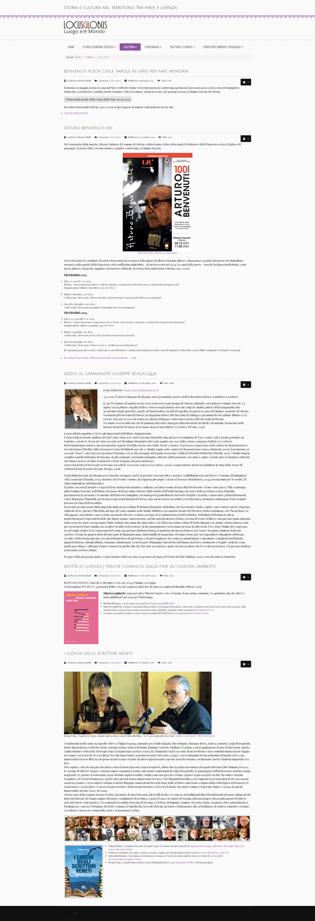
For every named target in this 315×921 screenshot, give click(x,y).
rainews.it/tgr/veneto (198, 613)
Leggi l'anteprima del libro (182, 862)
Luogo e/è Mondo (84, 31)
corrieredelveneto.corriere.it (214, 852)
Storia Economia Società (98, 47)
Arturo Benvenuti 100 (88, 128)
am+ (75, 913)
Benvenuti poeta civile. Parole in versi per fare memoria (126, 71)
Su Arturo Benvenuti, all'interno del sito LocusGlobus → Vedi (100, 357)
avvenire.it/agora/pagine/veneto (124, 859)
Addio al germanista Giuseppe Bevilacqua (110, 374)
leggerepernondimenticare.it (141, 390)
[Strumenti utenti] (246, 82)
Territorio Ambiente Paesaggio (222, 47)
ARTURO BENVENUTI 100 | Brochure (157, 253)
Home (71, 47)
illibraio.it (170, 603)
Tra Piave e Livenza (181, 47)
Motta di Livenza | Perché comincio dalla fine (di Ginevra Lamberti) (140, 566)
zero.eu (210, 609)
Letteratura (115, 80)
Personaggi (152, 47)
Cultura (129, 47)
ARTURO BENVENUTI (76, 113)
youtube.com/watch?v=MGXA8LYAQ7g (195, 735)
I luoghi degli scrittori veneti (98, 653)
